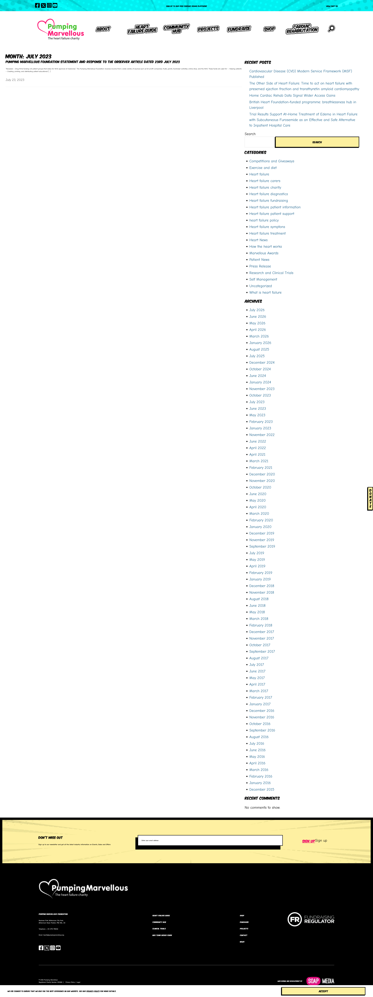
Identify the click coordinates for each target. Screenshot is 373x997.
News (242, 941)
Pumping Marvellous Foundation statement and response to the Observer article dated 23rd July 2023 (93, 61)
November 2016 (261, 717)
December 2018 (261, 586)
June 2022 (257, 441)
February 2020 (261, 520)
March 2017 (258, 691)
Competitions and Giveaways (271, 161)
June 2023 (257, 408)
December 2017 (261, 632)
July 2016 (256, 743)
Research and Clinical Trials (271, 273)
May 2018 (257, 612)
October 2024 (260, 369)
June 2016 (257, 750)
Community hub (159, 922)
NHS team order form (162, 935)
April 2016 (257, 763)
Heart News (258, 240)
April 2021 (257, 454)
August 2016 (259, 737)
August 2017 (258, 658)
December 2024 (262, 362)
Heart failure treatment (267, 233)
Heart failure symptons (267, 227)
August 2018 (259, 599)
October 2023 (260, 395)
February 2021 (260, 467)
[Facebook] (37, 5)
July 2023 (256, 402)
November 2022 (262, 434)
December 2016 (261, 710)
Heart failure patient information (275, 207)
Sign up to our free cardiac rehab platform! (186, 6)
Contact (243, 935)
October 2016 (260, 723)
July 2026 (257, 310)
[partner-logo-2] (311, 923)
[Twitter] (43, 5)
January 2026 (260, 342)
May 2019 (257, 559)
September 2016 (262, 730)
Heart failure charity (265, 187)
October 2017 (259, 645)
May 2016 (257, 756)
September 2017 (262, 651)
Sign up (308, 840)
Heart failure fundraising (268, 200)
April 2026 (257, 329)
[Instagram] (49, 5)
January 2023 (260, 428)
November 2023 (262, 389)
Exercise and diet (263, 167)
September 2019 (262, 546)
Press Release (260, 266)
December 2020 (262, 474)
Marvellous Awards (263, 253)
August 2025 (259, 349)
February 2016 (260, 776)
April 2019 (257, 566)
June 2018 (257, 605)
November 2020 (262, 480)
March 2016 (258, 769)
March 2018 (258, 618)
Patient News (259, 259)
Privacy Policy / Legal (73, 982)
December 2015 (261, 789)
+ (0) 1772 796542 (52, 929)
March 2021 (258, 461)
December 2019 (261, 533)
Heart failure (259, 174)
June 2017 (257, 671)
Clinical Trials (159, 928)
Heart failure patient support (271, 213)
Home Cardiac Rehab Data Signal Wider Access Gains (292, 95)
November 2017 (261, 638)
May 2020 (257, 500)
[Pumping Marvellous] (60, 29)
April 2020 (257, 507)
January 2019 (260, 579)
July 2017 (256, 664)
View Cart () (332, 6)
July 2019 (256, 553)
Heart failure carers (264, 181)
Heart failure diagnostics (268, 194)
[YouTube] (55, 5)
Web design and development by (290, 981)
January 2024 (260, 382)
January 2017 (260, 704)
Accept (323, 991)
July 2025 (257, 356)
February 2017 (260, 697)
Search (250, 134)
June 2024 (257, 375)
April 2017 (257, 684)
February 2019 (260, 572)
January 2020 (260, 526)
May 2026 (257, 323)
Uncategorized (260, 286)
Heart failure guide (161, 915)
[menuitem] (103, 29)
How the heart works (265, 246)
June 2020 (257, 494)
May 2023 (257, 415)
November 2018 (261, 592)
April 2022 (257, 448)
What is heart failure (265, 292)
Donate (371, 498)
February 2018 (260, 625)
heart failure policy (264, 220)
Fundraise (244, 922)
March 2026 (259, 336)
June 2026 (257, 316)
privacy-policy (93, 991)
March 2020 (259, 513)
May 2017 (257, 678)
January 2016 (260, 783)
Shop (242, 915)
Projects (244, 928)
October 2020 (260, 487)
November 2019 (261, 540)
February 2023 (261, 421)
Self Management (263, 279)
